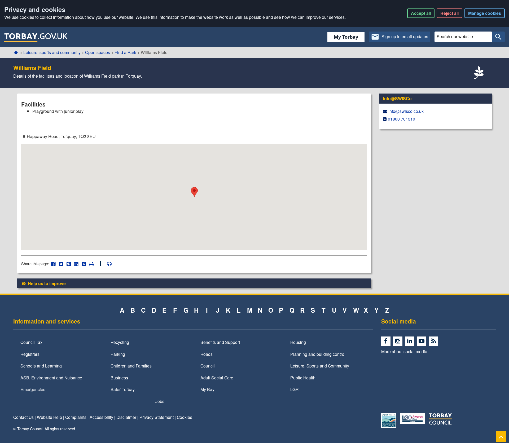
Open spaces (97, 52)
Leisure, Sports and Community (319, 366)
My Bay (207, 389)
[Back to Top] (501, 436)
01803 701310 (401, 119)
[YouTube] (423, 341)
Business (119, 377)
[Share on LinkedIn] (76, 263)
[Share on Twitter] (61, 263)
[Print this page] (94, 263)
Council (207, 366)
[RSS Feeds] (434, 341)
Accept (421, 13)
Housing (298, 342)
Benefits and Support (220, 342)
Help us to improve (46, 283)
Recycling (120, 342)
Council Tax (31, 342)
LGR (294, 389)
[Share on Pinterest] (68, 263)
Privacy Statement (156, 417)
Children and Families (131, 366)
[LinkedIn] (411, 341)
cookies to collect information (47, 17)
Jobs (159, 401)
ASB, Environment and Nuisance (51, 377)
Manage (484, 13)
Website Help (49, 417)
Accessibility (101, 417)
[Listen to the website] (107, 263)
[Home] (16, 52)
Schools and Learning (41, 366)
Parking (118, 354)
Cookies (184, 417)
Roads (206, 354)
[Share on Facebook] (53, 263)
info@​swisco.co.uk (406, 111)
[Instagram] (399, 341)
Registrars (30, 354)
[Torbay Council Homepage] (36, 37)
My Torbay (346, 37)
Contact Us (23, 417)
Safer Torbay (123, 389)
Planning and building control (317, 354)
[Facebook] (387, 341)
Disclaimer (126, 417)
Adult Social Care (216, 377)
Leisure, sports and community (52, 52)
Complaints (75, 417)
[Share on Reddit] (84, 263)
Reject (449, 13)
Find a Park (125, 52)
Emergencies (32, 389)
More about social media (404, 351)
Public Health (302, 377)
